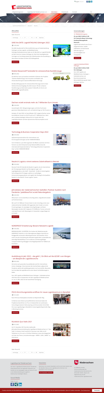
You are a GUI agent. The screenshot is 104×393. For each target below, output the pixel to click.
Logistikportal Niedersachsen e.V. (37, 12)
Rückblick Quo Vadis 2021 (22, 321)
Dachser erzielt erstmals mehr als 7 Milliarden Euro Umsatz (35, 102)
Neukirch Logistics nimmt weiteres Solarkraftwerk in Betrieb (35, 161)
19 (31, 37)
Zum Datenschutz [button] (85, 390)
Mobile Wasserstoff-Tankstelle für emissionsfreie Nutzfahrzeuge (37, 71)
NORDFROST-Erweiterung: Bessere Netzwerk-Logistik (32, 226)
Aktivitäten (54, 12)
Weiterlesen (15, 62)
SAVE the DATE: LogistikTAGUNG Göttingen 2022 (31, 42)
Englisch (82, 1)
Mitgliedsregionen (17, 12)
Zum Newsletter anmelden (46, 372)
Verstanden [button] (97, 390)
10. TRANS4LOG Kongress (80, 34)
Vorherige (15, 37)
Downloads (65, 12)
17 (24, 37)
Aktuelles (36, 25)
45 (36, 37)
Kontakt (74, 12)
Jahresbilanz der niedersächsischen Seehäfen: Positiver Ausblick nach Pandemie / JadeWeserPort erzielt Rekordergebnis (39, 191)
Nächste (41, 37)
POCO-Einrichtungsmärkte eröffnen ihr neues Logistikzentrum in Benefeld (41, 292)
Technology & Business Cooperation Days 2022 (30, 132)
